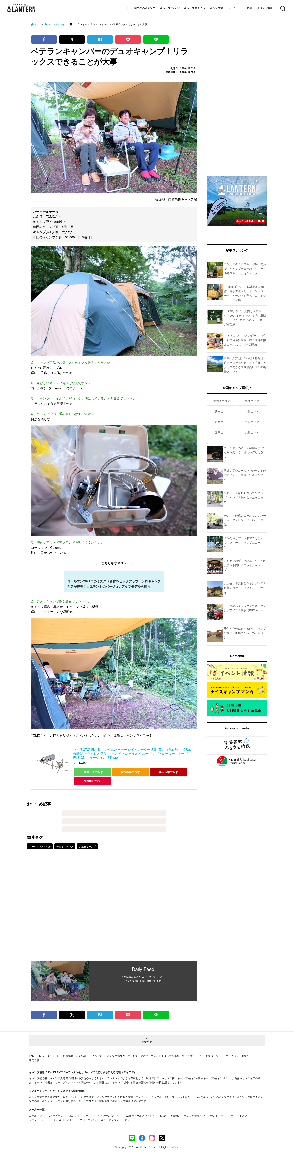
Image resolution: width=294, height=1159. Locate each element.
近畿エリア (222, 422)
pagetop (147, 1041)
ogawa (175, 1115)
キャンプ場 (216, 8)
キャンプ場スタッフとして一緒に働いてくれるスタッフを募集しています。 (151, 1056)
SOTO (243, 1115)
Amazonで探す (130, 772)
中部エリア (252, 411)
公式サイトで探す (92, 772)
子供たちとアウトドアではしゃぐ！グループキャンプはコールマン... (245, 542)
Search (282, 6)
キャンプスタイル (194, 8)
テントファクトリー (222, 1115)
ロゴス (72, 1115)
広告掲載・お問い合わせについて (82, 1056)
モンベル (87, 1115)
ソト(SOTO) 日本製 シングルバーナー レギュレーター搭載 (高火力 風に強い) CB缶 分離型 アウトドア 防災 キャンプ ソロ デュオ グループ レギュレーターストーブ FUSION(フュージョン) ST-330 (132, 753)
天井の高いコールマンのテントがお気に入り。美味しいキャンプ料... (245, 474)
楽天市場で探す (168, 772)
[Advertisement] (114, 908)
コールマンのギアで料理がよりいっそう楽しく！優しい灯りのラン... (245, 452)
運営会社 (34, 1060)
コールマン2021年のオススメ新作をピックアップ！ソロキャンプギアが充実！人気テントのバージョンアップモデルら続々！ (114, 584)
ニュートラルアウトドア (140, 1115)
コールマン (35, 1115)
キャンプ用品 (168, 8)
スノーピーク (55, 1115)
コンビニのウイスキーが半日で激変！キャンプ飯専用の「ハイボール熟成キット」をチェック (245, 268)
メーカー (233, 8)
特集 (249, 8)
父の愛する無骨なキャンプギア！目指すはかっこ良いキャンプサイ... (245, 587)
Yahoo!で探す (92, 781)
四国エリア (222, 432)
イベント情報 (265, 8)
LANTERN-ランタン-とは (43, 1056)
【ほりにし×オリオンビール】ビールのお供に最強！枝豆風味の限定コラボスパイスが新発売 (245, 339)
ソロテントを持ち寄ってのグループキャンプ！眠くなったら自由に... (245, 497)
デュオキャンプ (64, 846)
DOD (163, 1115)
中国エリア (252, 422)
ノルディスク (74, 1120)
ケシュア (129, 1120)
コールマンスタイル (40, 846)
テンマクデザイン (194, 1115)
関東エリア (222, 411)
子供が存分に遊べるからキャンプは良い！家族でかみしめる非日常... (245, 632)
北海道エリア (221, 401)
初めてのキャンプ (144, 8)
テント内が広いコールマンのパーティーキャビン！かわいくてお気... (245, 519)
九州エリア (252, 432)
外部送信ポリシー (210, 1056)
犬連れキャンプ (87, 846)
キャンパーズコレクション (103, 1120)
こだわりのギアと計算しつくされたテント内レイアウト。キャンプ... (245, 565)
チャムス (56, 1120)
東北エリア (252, 401)
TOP (126, 8)
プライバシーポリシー (239, 1056)
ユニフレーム (37, 1120)
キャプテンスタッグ (109, 1115)
